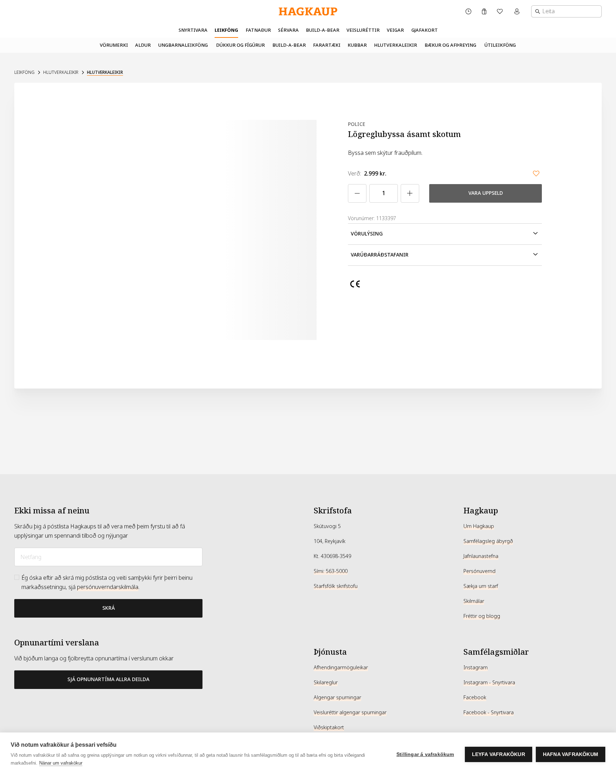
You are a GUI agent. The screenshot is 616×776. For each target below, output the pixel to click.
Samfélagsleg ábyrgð (488, 541)
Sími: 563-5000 (331, 571)
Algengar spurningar (337, 697)
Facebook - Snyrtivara (488, 712)
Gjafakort (424, 30)
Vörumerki (114, 45)
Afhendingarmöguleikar (341, 667)
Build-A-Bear (322, 30)
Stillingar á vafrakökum (425, 754)
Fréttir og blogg (481, 616)
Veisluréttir (363, 30)
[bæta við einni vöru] (410, 193)
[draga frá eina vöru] (357, 193)
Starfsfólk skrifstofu (336, 586)
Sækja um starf (480, 586)
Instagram (475, 667)
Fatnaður (258, 30)
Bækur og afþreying (450, 45)
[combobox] (566, 11)
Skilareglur (326, 682)
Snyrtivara (193, 30)
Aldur (143, 45)
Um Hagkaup (478, 526)
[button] (445, 234)
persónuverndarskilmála (107, 587)
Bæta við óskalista (536, 173)
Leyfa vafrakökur (498, 754)
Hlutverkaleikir (395, 45)
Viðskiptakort (329, 727)
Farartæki (326, 45)
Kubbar (357, 45)
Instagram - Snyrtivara (489, 682)
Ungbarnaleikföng (183, 45)
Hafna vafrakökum (570, 754)
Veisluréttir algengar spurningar (350, 712)
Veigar (395, 30)
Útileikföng (500, 45)
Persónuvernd (479, 571)
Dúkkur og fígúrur (240, 45)
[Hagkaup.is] (308, 11)
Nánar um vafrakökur (60, 763)
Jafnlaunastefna (480, 556)
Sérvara (288, 30)
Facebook (474, 697)
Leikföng (226, 30)
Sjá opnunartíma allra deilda (108, 679)
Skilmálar (473, 601)
